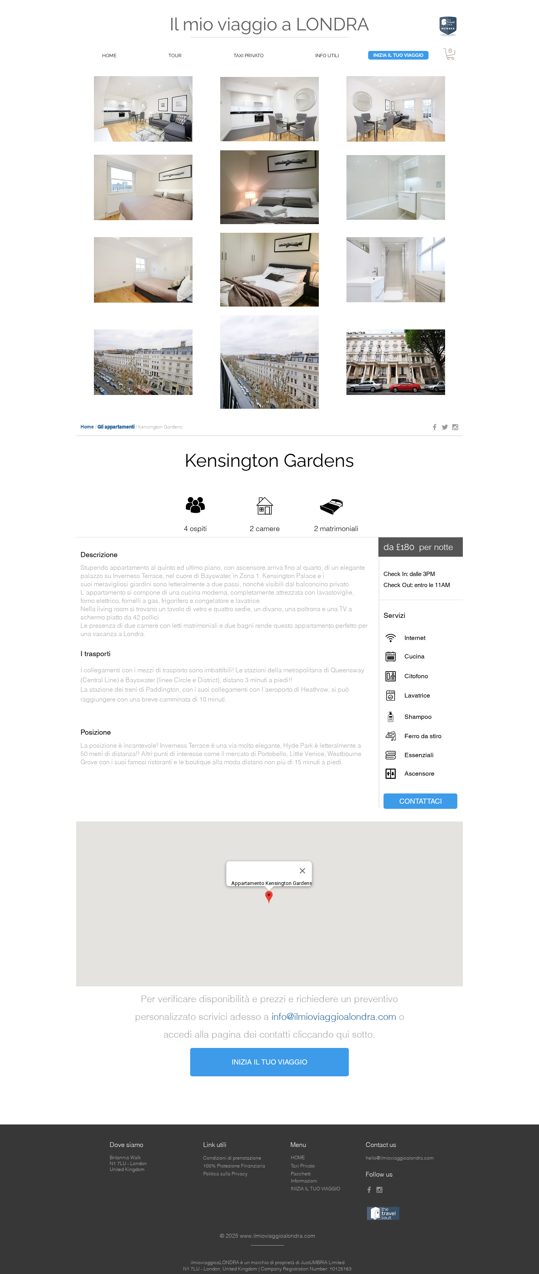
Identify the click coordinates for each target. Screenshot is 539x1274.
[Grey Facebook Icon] (434, 427)
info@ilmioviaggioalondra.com (333, 1016)
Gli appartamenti (116, 427)
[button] (450, 54)
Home (87, 427)
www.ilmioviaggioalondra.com (277, 1235)
